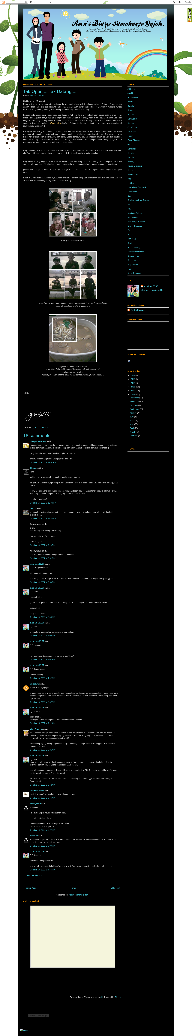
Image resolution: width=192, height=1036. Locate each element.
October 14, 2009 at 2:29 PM (42, 545)
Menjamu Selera (37, 95)
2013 (133, 379)
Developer (132, 132)
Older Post (115, 888)
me (129, 204)
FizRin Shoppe (137, 310)
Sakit (130, 243)
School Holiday (134, 247)
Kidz (129, 196)
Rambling (132, 239)
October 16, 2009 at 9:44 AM (42, 798)
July (132, 417)
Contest (131, 123)
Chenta (33, 468)
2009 (133, 394)
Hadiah (131, 153)
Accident (131, 89)
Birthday (131, 106)
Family (130, 136)
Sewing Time (133, 256)
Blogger (118, 997)
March (133, 432)
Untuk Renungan (135, 273)
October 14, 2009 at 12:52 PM (43, 518)
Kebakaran (132, 192)
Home (73, 888)
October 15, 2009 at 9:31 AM (42, 750)
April (132, 428)
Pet (129, 230)
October (133, 405)
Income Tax (133, 174)
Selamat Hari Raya (136, 252)
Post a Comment (34, 875)
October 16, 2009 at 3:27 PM (42, 830)
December (134, 398)
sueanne (34, 836)
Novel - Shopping (135, 226)
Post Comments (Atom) (79, 895)
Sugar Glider (133, 264)
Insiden (131, 183)
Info (129, 179)
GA (129, 144)
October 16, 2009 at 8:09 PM (42, 846)
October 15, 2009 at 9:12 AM (42, 723)
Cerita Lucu (132, 119)
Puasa (130, 234)
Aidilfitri (131, 93)
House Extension (135, 166)
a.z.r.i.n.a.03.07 (41, 427)
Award (130, 101)
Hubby (130, 170)
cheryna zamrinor (38, 441)
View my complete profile (152, 290)
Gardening (132, 149)
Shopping (132, 260)
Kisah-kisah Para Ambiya (138, 200)
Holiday (131, 162)
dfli (101, 997)
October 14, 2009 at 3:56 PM (42, 582)
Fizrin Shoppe (134, 140)
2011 (133, 387)
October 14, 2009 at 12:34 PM (43, 503)
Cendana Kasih (37, 790)
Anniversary (133, 97)
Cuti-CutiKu (132, 127)
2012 (133, 383)
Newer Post (31, 888)
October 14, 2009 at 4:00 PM (42, 636)
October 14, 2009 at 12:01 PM (43, 462)
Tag (129, 269)
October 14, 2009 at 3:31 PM (42, 558)
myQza (33, 508)
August (133, 413)
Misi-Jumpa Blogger (136, 222)
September (135, 409)
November (134, 401)
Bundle (131, 114)
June (132, 420)
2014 (133, 375)
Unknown (34, 684)
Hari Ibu (131, 157)
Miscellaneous (134, 217)
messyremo (35, 804)
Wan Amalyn (36, 729)
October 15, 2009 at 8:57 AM (42, 702)
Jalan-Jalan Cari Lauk (137, 187)
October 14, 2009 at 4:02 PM (42, 678)
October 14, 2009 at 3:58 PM (42, 617)
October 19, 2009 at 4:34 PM (42, 870)
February (134, 436)
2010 (133, 391)
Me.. (129, 209)
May (132, 424)
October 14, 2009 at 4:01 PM (42, 659)
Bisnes (131, 110)
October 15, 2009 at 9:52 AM (42, 785)
